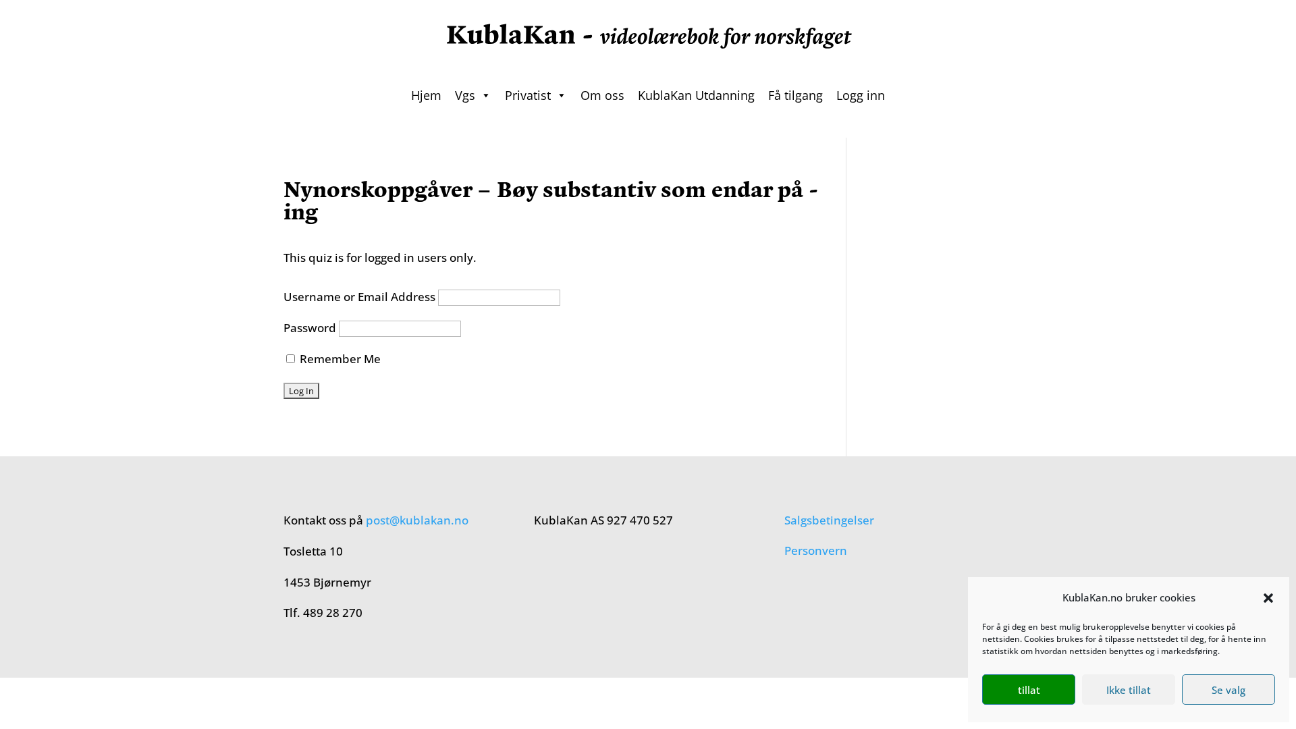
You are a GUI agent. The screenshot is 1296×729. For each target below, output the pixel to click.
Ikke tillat (1128, 690)
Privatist (528, 95)
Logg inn (860, 95)
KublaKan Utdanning (696, 95)
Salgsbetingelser (829, 520)
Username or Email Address (359, 296)
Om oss (602, 95)
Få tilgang (795, 95)
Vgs (465, 95)
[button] (1268, 598)
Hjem (426, 95)
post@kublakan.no (417, 520)
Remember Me (339, 359)
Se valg (1228, 690)
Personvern (815, 550)
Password (310, 327)
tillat (1029, 690)
